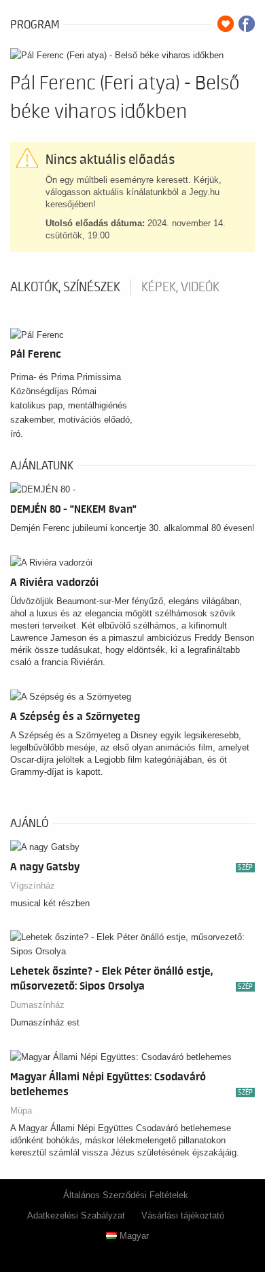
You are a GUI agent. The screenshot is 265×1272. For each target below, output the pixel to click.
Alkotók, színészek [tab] (65, 287)
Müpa (21, 1110)
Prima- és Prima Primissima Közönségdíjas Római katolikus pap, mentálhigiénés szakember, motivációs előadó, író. (71, 405)
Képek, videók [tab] (180, 287)
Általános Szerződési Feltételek (125, 1195)
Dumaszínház (37, 1005)
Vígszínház (32, 886)
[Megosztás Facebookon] (246, 24)
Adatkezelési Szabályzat (76, 1215)
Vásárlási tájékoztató (182, 1215)
